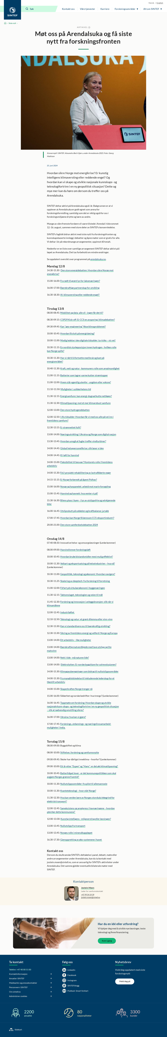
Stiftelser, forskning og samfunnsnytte (79, 752)
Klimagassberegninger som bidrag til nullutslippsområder (89, 671)
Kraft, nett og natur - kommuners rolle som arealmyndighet (90, 368)
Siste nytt (12, 23)
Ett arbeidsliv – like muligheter (75, 639)
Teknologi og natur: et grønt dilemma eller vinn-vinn (86, 619)
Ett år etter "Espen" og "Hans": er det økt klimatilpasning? (89, 766)
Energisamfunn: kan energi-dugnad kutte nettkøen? (86, 396)
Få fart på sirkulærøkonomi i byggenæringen (82, 587)
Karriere (104, 8)
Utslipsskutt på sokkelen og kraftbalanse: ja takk (84, 510)
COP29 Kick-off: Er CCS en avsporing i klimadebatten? (87, 319)
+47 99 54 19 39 (87, 894)
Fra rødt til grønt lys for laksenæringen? (80, 280)
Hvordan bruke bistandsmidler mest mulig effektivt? (86, 556)
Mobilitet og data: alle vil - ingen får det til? (81, 312)
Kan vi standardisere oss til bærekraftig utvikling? (85, 626)
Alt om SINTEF (151, 8)
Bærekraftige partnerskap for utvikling (79, 287)
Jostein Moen (87, 887)
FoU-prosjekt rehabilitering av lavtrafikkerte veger (85, 472)
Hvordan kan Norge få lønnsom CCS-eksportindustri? (87, 517)
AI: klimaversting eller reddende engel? (80, 294)
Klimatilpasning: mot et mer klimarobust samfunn (85, 403)
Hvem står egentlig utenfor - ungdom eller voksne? (85, 382)
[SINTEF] (12, 10)
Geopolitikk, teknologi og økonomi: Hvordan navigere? (87, 574)
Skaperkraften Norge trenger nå (76, 688)
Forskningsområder (125, 8)
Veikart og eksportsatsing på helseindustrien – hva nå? (87, 563)
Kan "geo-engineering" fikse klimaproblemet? (83, 326)
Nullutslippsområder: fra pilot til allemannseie (83, 783)
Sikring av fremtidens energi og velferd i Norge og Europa (88, 633)
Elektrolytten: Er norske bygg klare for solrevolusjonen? (88, 664)
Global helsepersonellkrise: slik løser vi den (82, 448)
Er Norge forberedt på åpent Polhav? (78, 479)
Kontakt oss (68, 8)
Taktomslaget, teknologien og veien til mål (81, 594)
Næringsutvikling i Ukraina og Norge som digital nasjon (88, 434)
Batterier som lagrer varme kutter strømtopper (84, 375)
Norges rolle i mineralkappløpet (76, 832)
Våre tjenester (87, 8)
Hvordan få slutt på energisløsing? (77, 333)
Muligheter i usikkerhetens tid (76, 389)
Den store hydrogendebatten (75, 409)
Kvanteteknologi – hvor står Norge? (78, 790)
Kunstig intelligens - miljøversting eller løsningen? (86, 818)
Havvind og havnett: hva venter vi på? (79, 493)
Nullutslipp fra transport (72, 825)
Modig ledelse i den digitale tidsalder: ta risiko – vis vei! (88, 340)
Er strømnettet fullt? (70, 427)
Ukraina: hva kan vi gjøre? (73, 716)
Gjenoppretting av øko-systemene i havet (81, 839)
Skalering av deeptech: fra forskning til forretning (85, 581)
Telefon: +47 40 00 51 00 (20, 969)
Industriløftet (67, 612)
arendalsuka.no (98, 259)
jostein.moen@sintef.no (90, 897)
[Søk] (27, 9)
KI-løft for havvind (69, 455)
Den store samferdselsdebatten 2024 (79, 524)
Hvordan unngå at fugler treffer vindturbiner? (83, 441)
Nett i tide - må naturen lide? (74, 657)
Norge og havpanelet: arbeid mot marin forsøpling (85, 486)
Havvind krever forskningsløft (75, 549)
